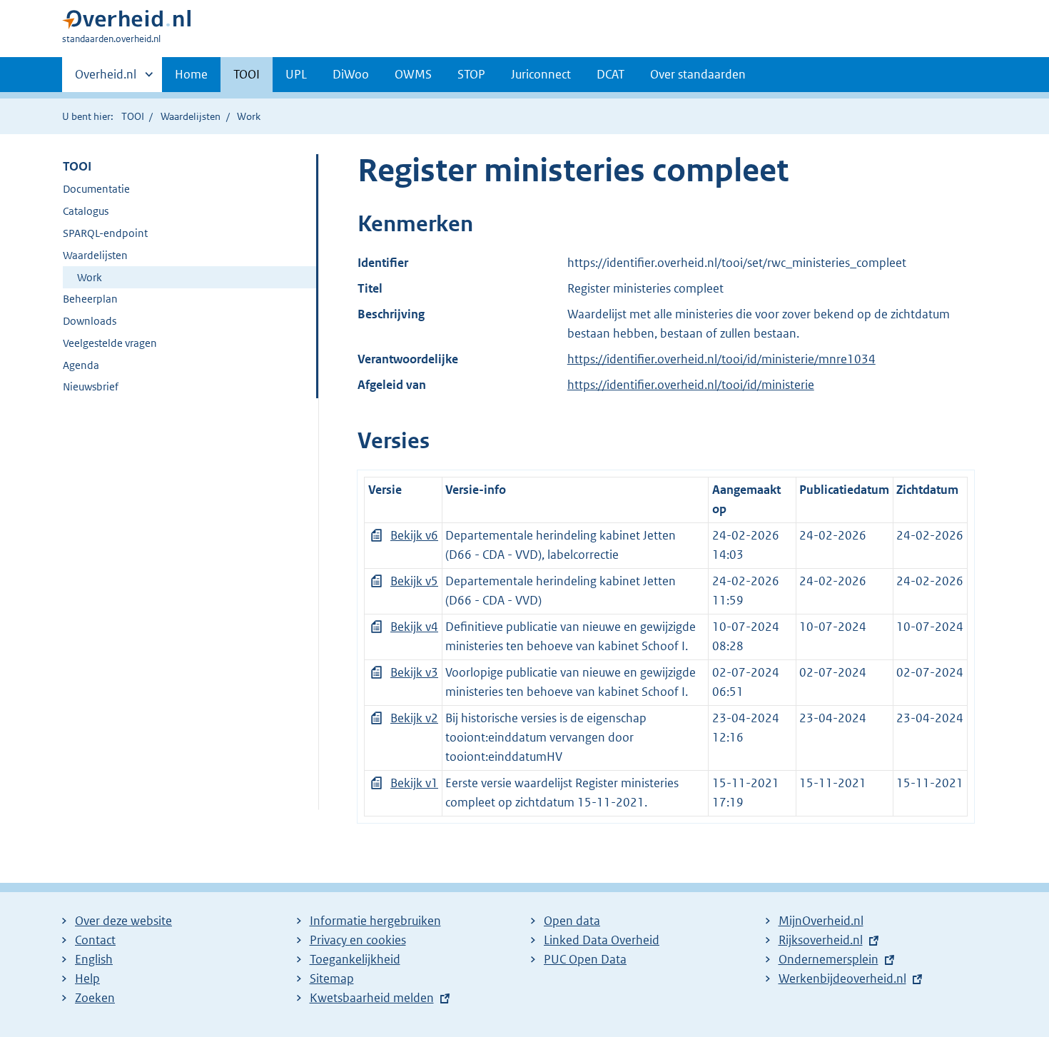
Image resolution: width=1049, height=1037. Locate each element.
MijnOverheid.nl (821, 921)
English (94, 959)
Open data (572, 921)
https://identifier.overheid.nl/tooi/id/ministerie (690, 385)
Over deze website (123, 921)
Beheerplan (90, 298)
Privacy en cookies (358, 940)
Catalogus (85, 211)
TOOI (246, 74)
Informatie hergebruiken (375, 921)
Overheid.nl (105, 79)
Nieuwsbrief (90, 386)
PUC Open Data (585, 959)
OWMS (413, 74)
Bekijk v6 (414, 535)
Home (191, 74)
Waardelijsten (191, 116)
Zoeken (95, 998)
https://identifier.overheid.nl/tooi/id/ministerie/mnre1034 (721, 359)
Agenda (81, 365)
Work (89, 277)
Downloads (89, 321)
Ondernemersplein (828, 959)
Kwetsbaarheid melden (372, 998)
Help (87, 978)
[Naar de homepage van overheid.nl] (126, 22)
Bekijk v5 (414, 581)
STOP (471, 74)
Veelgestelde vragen (110, 343)
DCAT (610, 74)
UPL (296, 74)
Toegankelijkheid (355, 959)
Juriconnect (541, 74)
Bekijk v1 (414, 783)
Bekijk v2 (414, 718)
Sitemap (332, 978)
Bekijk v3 (414, 672)
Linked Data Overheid (601, 940)
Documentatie (96, 189)
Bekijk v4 (414, 626)
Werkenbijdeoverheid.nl (842, 978)
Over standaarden (698, 74)
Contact (95, 940)
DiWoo (351, 74)
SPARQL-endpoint (105, 233)
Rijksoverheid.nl (821, 940)
